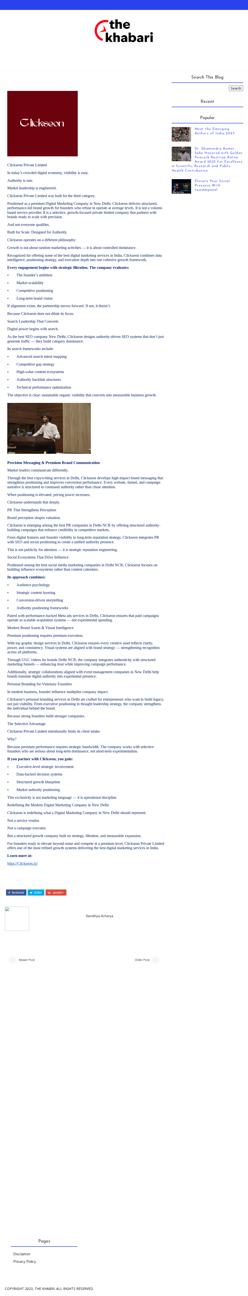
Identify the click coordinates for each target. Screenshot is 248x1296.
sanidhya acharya (99, 916)
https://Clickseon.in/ (22, 863)
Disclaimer (21, 1254)
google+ (58, 892)
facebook (17, 892)
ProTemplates (137, 1288)
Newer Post (27, 960)
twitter (37, 892)
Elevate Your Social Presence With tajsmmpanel (212, 186)
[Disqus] (86, 1035)
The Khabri (44, 1288)
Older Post (142, 960)
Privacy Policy (24, 1262)
